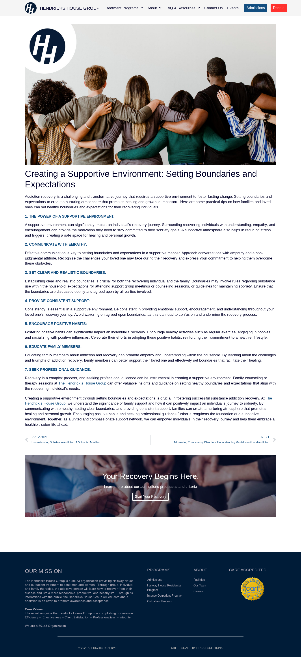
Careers (198, 591)
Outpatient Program (159, 601)
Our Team (199, 585)
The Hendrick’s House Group (82, 383)
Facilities (199, 579)
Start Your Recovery (150, 496)
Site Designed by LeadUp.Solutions (197, 648)
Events (233, 8)
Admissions (154, 579)
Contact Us (213, 8)
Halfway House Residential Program (164, 588)
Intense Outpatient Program (164, 595)
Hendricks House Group (69, 8)
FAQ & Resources (180, 8)
